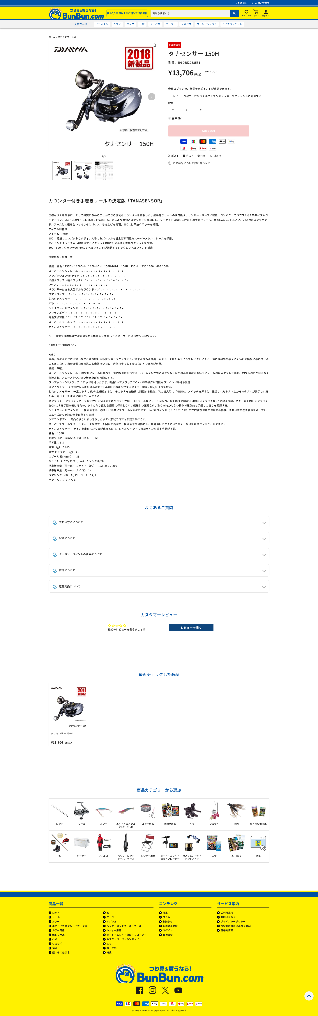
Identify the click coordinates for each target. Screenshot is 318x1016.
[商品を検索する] (234, 13)
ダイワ (130, 24)
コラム (166, 917)
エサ (109, 943)
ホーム (52, 36)
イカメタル (102, 24)
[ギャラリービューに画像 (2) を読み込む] (82, 170)
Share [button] (217, 155)
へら (54, 939)
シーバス (155, 24)
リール (56, 917)
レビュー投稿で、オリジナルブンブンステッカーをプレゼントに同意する (216, 96)
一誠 (142, 24)
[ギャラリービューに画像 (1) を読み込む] (61, 170)
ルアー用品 (58, 930)
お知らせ (168, 921)
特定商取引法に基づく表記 (236, 926)
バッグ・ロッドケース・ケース (124, 926)
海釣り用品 (58, 934)
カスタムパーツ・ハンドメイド (124, 939)
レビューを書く (191, 627)
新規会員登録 (170, 926)
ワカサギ (57, 943)
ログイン (168, 930)
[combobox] (195, 13)
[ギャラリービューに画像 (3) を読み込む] (103, 170)
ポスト (174, 155)
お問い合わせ (262, 2)
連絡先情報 (227, 930)
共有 (203, 155)
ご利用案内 (241, 2)
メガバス (186, 24)
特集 (109, 952)
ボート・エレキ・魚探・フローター (127, 934)
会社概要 (168, 934)
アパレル (111, 921)
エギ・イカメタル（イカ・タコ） (71, 926)
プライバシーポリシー (233, 921)
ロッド (56, 912)
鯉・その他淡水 (61, 952)
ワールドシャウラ (207, 24)
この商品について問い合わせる (191, 163)
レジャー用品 (114, 930)
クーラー (171, 24)
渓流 (54, 948)
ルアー (56, 921)
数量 (170, 103)
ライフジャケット (232, 24)
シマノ (117, 24)
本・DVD (112, 948)
